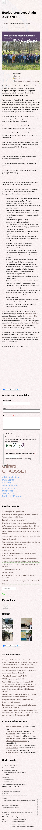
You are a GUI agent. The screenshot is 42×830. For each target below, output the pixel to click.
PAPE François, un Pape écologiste (13, 511)
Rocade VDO (5, 814)
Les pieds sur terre (12, 748)
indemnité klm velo (12, 745)
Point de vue (5, 821)
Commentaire (8, 416)
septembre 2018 (30, 313)
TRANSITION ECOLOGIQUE (10, 786)
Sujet (5, 408)
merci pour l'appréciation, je (15, 727)
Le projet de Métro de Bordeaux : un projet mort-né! (18, 667)
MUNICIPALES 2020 (7, 781)
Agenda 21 (5, 793)
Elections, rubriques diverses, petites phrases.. (23, 826)
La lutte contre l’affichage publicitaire (11, 791)
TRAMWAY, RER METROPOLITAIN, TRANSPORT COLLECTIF (17, 812)
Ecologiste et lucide (8, 550)
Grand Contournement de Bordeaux (11, 810)
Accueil (4, 23)
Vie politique (15, 817)
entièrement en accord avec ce (16, 741)
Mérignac (4, 819)
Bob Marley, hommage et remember (13, 520)
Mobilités (4, 798)
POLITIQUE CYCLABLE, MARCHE (10, 807)
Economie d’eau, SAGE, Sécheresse (11, 767)
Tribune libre (6, 817)
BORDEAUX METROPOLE (18, 821)
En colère (9, 750)
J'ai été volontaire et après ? (11, 569)
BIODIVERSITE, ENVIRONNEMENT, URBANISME (14, 796)
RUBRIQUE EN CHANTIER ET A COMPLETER (13, 784)
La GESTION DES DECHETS (9, 770)
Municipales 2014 (6, 777)
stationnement (10, 734)
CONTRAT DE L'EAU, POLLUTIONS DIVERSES (14, 772)
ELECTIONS (5, 775)
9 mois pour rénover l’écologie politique (14, 547)
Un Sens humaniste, (12, 752)
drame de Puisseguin (13, 736)
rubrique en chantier (7, 788)
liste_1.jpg (17, 76)
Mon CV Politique (7, 572)
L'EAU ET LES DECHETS (9, 765)
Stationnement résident (13, 738)
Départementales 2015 (8, 779)
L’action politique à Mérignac (19, 819)
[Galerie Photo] (7, 628)
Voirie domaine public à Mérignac (10, 805)
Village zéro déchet (12, 731)
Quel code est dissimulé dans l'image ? (20, 453)
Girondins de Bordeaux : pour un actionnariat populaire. (19, 523)
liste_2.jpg (17, 78)
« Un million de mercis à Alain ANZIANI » (15, 676)
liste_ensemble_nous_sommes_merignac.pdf (27, 81)
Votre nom (7, 400)
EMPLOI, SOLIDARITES (18, 824)
